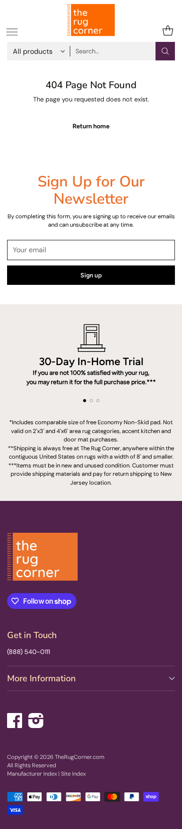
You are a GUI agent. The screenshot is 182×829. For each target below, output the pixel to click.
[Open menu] (12, 31)
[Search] (165, 51)
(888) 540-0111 (28, 652)
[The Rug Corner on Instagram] (36, 719)
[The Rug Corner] (91, 20)
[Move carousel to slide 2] (91, 400)
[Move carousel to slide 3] (97, 400)
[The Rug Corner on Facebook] (15, 719)
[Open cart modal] (168, 31)
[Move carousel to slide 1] (84, 400)
